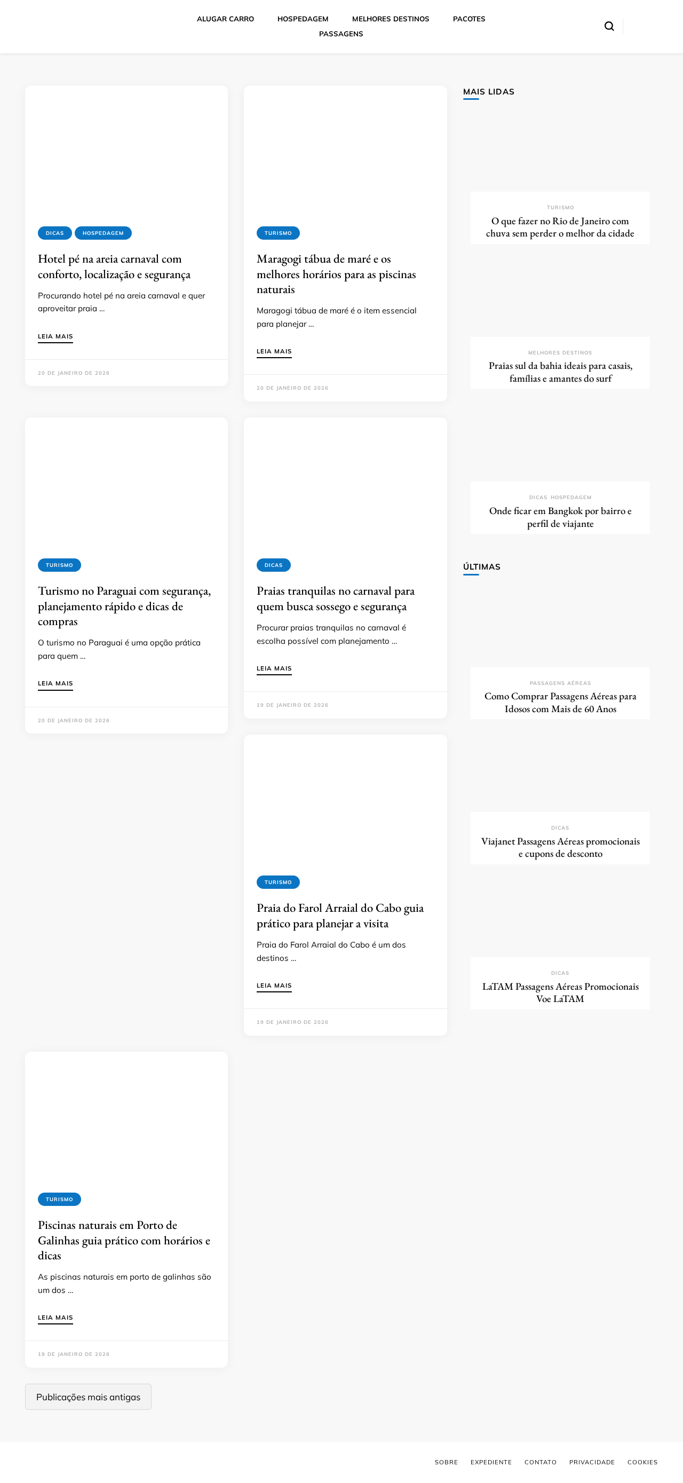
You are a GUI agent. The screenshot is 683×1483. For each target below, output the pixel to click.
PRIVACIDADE (592, 1462)
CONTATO (541, 1462)
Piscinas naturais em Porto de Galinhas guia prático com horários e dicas (124, 1240)
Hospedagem (103, 233)
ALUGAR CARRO (225, 18)
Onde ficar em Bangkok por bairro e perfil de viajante (560, 517)
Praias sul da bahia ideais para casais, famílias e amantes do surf (560, 372)
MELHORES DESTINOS (391, 18)
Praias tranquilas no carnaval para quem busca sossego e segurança (336, 597)
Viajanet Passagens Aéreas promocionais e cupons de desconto (560, 847)
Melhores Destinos (560, 353)
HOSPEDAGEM (303, 18)
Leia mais (55, 337)
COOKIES (643, 1462)
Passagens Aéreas (560, 683)
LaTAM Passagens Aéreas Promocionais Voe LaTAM (560, 993)
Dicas (55, 233)
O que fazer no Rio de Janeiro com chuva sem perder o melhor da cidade (560, 227)
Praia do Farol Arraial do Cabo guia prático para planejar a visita (340, 915)
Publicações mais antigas (88, 1396)
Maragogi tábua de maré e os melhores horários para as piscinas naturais (336, 273)
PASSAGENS (341, 33)
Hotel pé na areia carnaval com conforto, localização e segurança (114, 265)
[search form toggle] (609, 26)
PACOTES (469, 18)
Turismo (278, 233)
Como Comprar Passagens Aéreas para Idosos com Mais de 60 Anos (561, 702)
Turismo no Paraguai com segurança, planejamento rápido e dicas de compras (124, 605)
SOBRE (446, 1462)
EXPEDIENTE (491, 1462)
